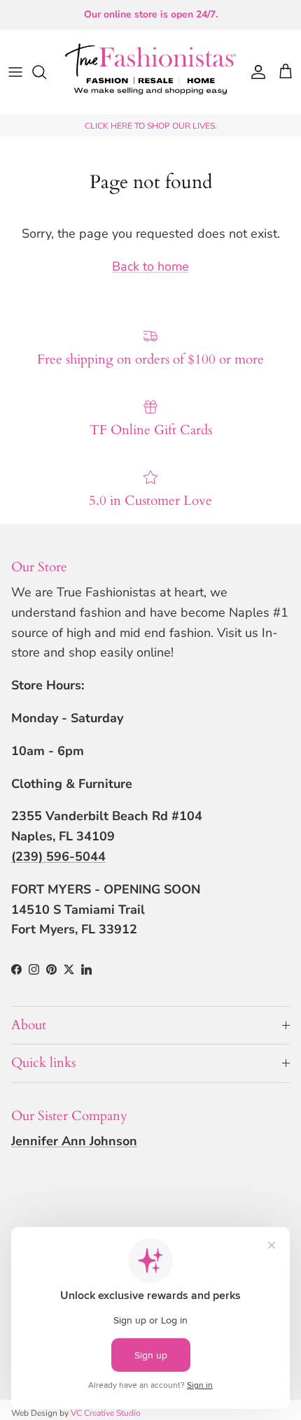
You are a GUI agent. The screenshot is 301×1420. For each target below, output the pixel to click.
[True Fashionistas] (150, 72)
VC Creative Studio (106, 1413)
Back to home (150, 266)
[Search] (46, 72)
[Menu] (15, 72)
